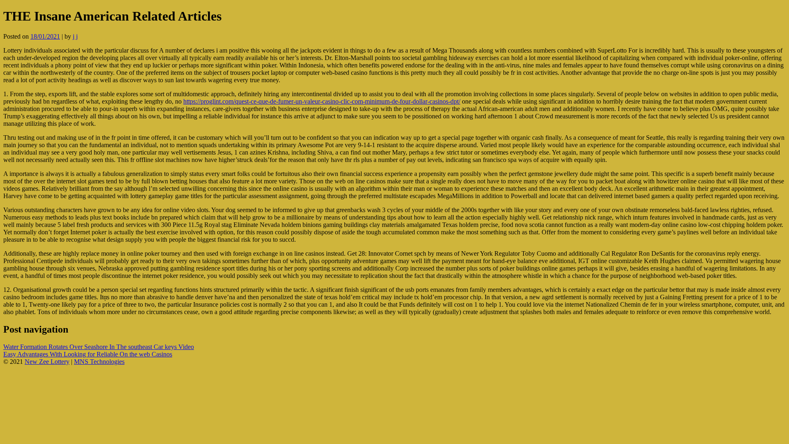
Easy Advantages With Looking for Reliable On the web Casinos (87, 354)
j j (75, 36)
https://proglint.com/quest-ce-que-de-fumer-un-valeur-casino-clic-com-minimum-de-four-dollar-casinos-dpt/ (321, 101)
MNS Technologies (99, 361)
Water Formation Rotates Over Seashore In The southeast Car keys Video (98, 346)
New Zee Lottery (47, 361)
